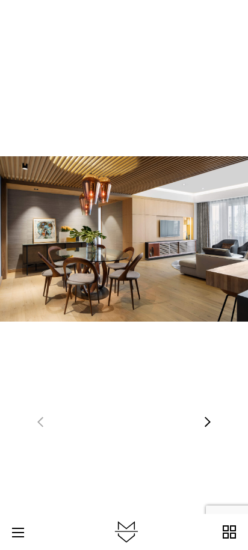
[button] (207, 422)
